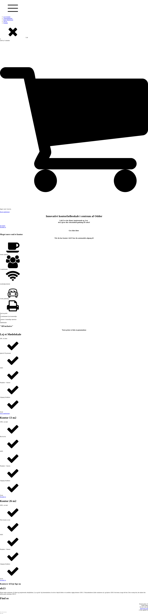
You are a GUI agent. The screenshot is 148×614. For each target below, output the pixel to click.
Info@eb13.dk (144, 608)
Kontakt (5, 23)
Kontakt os (3, 227)
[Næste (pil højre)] (2, 613)
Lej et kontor (6, 17)
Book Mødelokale (8, 20)
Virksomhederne (7, 18)
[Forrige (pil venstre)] (0, 613)
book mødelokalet (5, 413)
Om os (5, 21)
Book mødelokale (5, 212)
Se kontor (2, 225)
